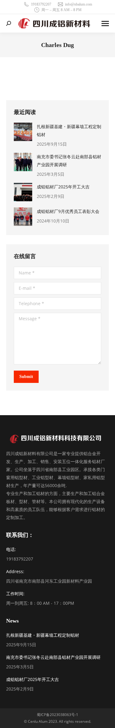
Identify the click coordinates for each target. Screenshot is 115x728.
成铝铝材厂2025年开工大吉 (63, 187)
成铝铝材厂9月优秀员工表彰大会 (68, 211)
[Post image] (23, 132)
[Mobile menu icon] (105, 23)
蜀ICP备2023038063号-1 (57, 714)
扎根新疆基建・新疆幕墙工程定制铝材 (69, 130)
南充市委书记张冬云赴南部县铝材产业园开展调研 (69, 160)
